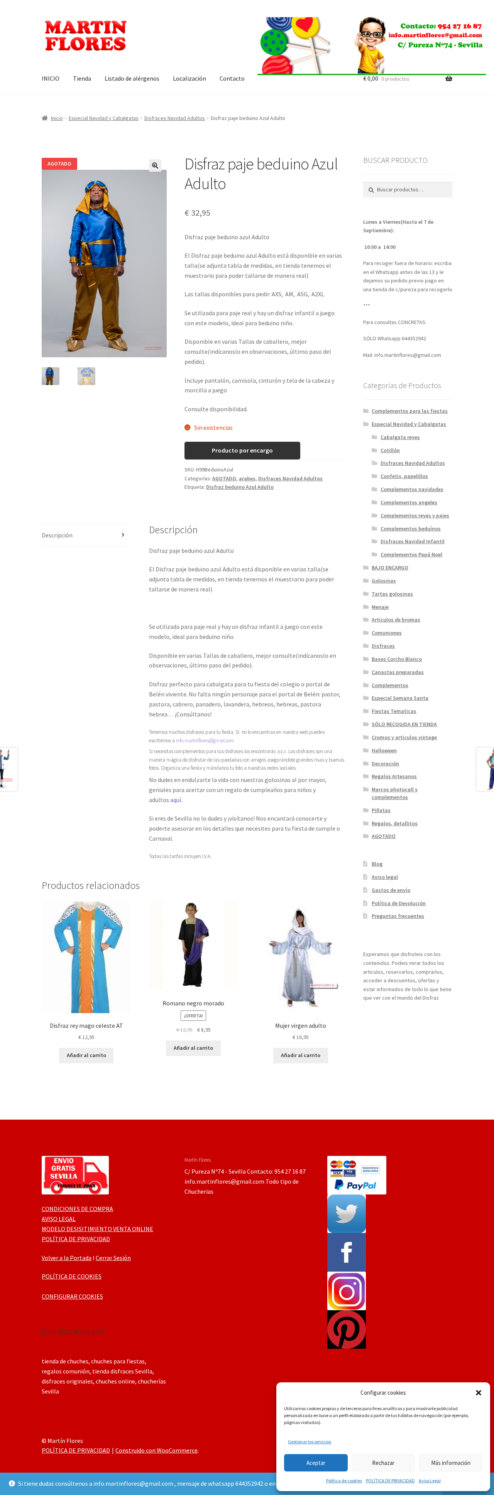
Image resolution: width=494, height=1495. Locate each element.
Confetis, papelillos (404, 476)
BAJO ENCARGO (390, 567)
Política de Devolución (399, 903)
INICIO (50, 78)
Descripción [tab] (57, 535)
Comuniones (387, 632)
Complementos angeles (409, 502)
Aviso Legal (430, 1480)
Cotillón (390, 450)
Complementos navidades (412, 489)
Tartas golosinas (392, 593)
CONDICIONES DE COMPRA (77, 1209)
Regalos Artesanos (394, 776)
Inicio (57, 118)
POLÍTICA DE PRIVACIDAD (390, 1480)
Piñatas (381, 810)
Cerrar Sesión (113, 1258)
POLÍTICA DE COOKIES (72, 1276)
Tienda (82, 78)
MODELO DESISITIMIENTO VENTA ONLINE (97, 1229)
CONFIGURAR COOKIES (72, 1296)
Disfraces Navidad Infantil (413, 541)
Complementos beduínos (411, 528)
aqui (281, 751)
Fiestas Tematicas (394, 711)
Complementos (390, 685)
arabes (247, 478)
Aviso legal (385, 876)
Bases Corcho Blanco (397, 658)
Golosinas (384, 580)
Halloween (384, 750)
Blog (377, 863)
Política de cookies (344, 1480)
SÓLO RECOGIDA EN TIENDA (404, 724)
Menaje (380, 606)
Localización (189, 78)
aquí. (176, 800)
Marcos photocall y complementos (395, 793)
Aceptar (315, 1462)
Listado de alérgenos (132, 78)
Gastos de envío (391, 890)
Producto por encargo (242, 450)
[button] (478, 1393)
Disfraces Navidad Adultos (174, 118)
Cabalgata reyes (400, 437)
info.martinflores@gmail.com (205, 740)
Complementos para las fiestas (410, 410)
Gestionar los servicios (309, 1441)
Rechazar (383, 1462)
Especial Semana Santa (400, 697)
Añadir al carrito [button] (86, 1055)
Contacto (232, 78)
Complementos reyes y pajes (415, 515)
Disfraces (383, 645)
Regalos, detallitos (395, 823)
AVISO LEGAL (59, 1219)
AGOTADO (224, 478)
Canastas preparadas (398, 672)
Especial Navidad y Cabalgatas (104, 118)
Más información (450, 1462)
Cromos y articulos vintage (404, 737)
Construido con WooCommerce (156, 1450)
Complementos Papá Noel (411, 554)
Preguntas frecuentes (398, 915)
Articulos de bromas (396, 619)
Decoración (385, 763)
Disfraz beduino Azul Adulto (240, 486)
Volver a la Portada (66, 1258)
